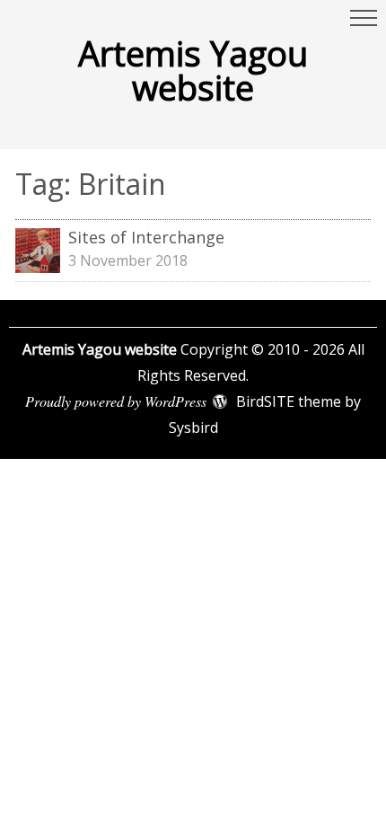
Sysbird (193, 427)
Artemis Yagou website (193, 70)
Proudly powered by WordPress (115, 401)
